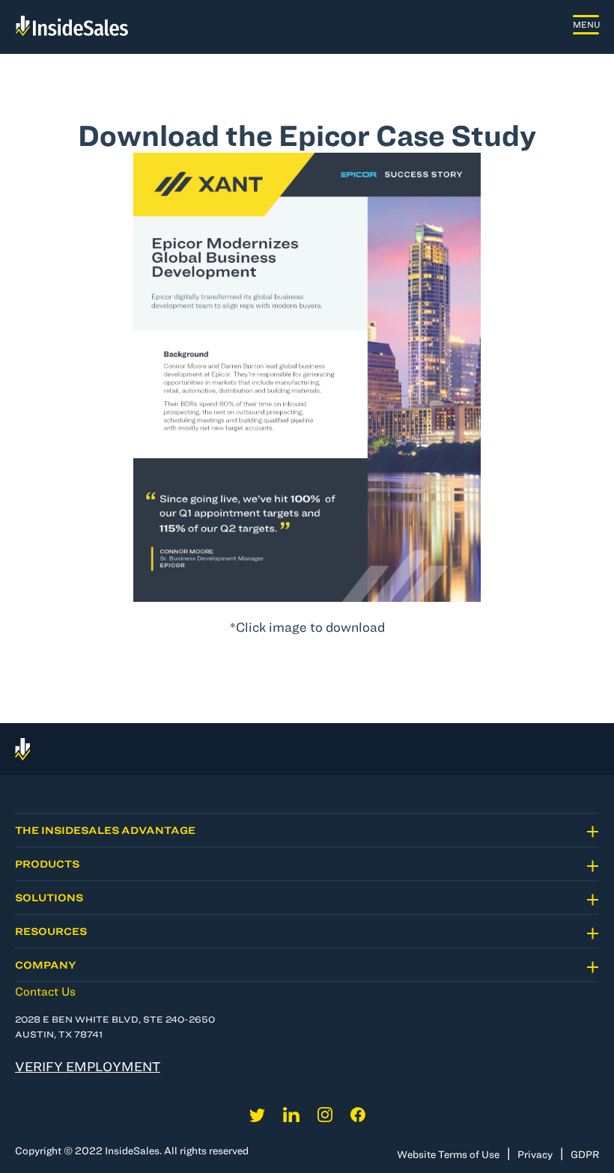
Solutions (49, 898)
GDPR (585, 1154)
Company (45, 965)
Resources (51, 931)
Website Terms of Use (448, 1154)
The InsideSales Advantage (105, 830)
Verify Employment (87, 1066)
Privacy (535, 1154)
